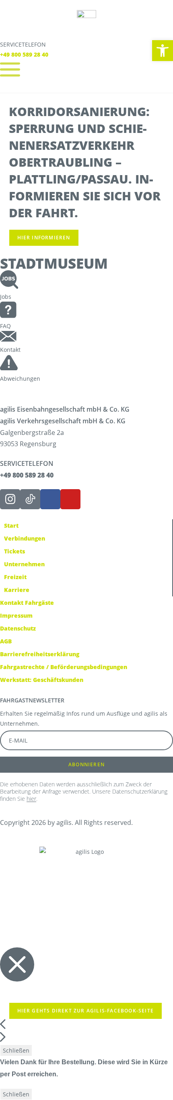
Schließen (16, 1050)
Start (11, 525)
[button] (162, 50)
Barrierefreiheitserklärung (39, 654)
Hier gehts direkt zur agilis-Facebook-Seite (85, 1010)
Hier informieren (43, 237)
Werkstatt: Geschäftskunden (41, 680)
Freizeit (15, 577)
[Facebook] (50, 499)
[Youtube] (70, 499)
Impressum (16, 615)
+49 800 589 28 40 (24, 54)
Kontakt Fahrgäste (27, 602)
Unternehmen (24, 564)
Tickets (14, 551)
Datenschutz (18, 628)
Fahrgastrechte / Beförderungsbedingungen (63, 667)
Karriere (16, 590)
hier (31, 798)
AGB (6, 641)
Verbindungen (24, 538)
